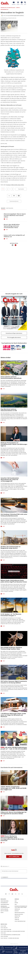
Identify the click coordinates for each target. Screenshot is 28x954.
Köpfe (2, 912)
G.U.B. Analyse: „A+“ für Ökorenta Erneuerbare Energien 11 (11, 614)
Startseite (21, 189)
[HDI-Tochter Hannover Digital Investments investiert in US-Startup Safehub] (14, 672)
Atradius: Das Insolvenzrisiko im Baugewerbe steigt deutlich (10, 547)
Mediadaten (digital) (20, 912)
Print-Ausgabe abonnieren (14, 337)
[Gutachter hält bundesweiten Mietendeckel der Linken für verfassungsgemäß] (14, 469)
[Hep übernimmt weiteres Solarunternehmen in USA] (14, 400)
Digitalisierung (4, 909)
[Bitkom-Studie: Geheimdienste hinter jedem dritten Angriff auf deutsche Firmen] (14, 571)
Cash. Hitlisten (4, 936)
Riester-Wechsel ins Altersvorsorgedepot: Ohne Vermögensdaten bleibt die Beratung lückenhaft (12, 838)
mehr (7, 219)
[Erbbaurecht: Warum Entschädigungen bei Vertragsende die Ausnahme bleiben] (14, 803)
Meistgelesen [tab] (9, 208)
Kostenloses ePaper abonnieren (14, 333)
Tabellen (17, 919)
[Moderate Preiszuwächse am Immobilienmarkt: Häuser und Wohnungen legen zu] (14, 433)
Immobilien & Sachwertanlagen (5, 907)
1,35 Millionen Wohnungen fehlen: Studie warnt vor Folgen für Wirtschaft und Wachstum (13, 715)
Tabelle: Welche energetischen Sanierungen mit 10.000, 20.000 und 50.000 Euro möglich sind (13, 788)
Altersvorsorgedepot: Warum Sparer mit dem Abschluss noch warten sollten (15, 215)
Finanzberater (4, 902)
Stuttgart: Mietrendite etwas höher (15, 185)
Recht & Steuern (4, 910)
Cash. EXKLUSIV (4, 927)
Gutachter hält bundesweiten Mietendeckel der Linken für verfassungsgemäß (10, 479)
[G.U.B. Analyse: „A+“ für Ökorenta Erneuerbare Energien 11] (14, 605)
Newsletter (17, 916)
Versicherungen (4, 901)
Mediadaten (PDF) (19, 914)
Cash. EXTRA (3, 926)
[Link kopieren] (9, 195)
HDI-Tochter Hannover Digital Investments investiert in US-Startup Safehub (14, 681)
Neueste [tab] (3, 208)
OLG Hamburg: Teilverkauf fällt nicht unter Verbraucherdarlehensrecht (14, 515)
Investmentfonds (5, 904)
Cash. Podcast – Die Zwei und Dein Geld (10, 938)
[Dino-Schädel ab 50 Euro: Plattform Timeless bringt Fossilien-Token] (14, 638)
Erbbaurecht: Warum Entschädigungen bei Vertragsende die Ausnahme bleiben (14, 812)
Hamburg (23, 135)
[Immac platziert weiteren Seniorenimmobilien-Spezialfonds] (14, 367)
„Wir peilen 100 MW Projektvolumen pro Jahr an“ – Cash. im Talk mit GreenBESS (14, 748)
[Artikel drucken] (14, 195)
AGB (16, 904)
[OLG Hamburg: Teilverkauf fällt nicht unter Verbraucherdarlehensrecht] (14, 505)
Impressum (17, 909)
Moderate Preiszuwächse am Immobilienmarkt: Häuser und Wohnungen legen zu (14, 444)
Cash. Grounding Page (20, 921)
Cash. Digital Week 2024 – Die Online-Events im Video (13, 931)
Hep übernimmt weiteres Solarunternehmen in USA (9, 409)
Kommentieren (14, 201)
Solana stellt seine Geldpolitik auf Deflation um (14, 235)
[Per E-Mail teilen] (19, 195)
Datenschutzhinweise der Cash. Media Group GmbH (21, 907)
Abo (16, 901)
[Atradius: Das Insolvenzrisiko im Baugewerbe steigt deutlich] (14, 537)
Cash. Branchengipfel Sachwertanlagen (10, 934)
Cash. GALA (3, 933)
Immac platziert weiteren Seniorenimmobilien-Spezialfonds (11, 377)
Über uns (17, 917)
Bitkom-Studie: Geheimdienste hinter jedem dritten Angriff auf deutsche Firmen (14, 581)
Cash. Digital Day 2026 (6, 929)
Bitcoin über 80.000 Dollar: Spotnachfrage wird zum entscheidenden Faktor (12, 226)
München (4, 77)
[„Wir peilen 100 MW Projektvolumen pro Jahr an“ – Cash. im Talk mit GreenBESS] (14, 738)
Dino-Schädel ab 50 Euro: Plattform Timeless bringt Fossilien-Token (11, 648)
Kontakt (17, 910)
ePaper (16, 902)
